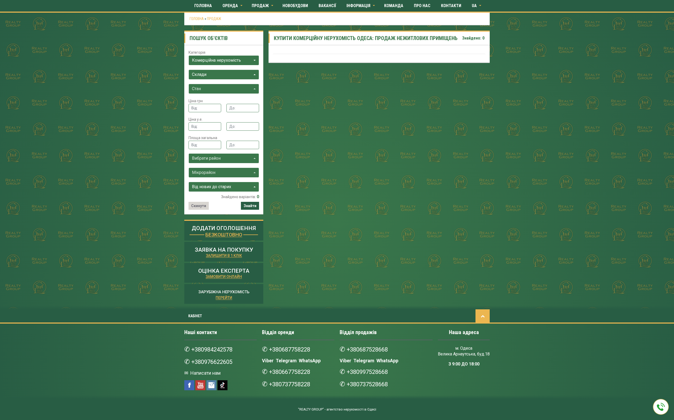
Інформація (358, 5)
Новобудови (295, 5)
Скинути (198, 206)
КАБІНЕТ (195, 316)
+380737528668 (367, 384)
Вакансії (327, 5)
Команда (393, 5)
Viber (268, 360)
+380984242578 (211, 349)
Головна (203, 5)
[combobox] (224, 60)
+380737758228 (289, 384)
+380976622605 (211, 362)
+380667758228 (289, 372)
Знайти (250, 206)
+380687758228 (289, 349)
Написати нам (205, 373)
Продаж (260, 5)
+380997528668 (367, 372)
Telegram (286, 360)
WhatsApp (310, 360)
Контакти (451, 5)
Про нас (422, 5)
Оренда (230, 5)
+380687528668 (367, 349)
